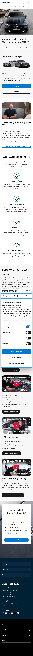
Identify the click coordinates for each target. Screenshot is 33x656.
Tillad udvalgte (16, 357)
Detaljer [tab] (16, 296)
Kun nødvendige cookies (16, 363)
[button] (16, 563)
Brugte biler (8, 6)
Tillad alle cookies (16, 351)
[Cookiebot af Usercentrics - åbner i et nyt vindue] (24, 291)
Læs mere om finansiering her (16, 146)
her (14, 320)
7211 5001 (9, 594)
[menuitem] (23, 3)
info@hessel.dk (10, 596)
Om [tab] (27, 296)
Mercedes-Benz (15, 6)
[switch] (28, 332)
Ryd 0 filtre (16, 91)
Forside (3, 6)
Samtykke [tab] (6, 296)
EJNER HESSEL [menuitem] (7, 3)
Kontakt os (16, 86)
